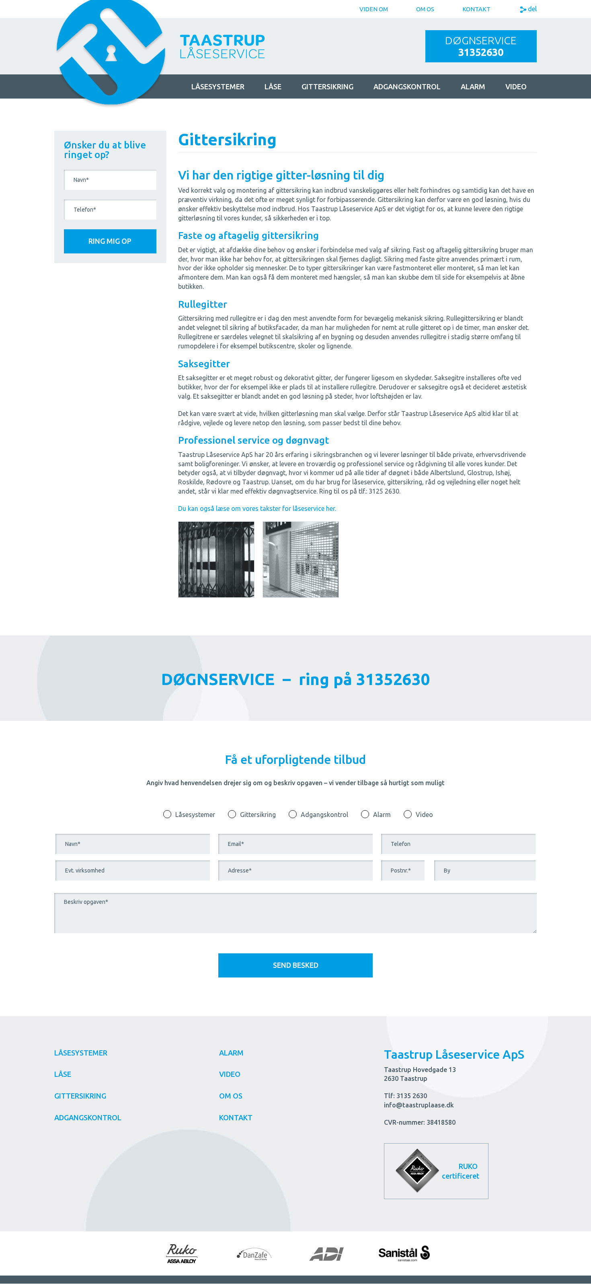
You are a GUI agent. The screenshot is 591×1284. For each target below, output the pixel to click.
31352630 (480, 52)
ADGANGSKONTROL (407, 86)
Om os (425, 9)
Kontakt (476, 9)
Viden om (373, 9)
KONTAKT (235, 1117)
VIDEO (229, 1074)
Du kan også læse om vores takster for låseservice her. (257, 508)
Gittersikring (258, 814)
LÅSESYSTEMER (217, 86)
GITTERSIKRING (327, 86)
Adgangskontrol (324, 814)
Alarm (382, 814)
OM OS (230, 1096)
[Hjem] (111, 45)
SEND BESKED (295, 965)
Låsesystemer (195, 814)
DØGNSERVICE (481, 40)
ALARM (473, 86)
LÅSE (273, 86)
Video (516, 86)
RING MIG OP (109, 241)
